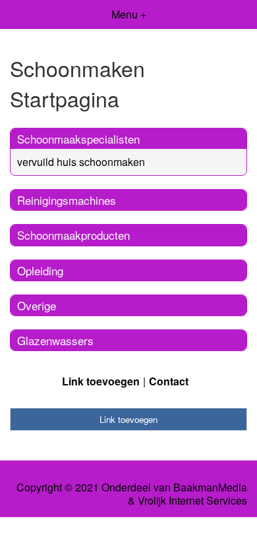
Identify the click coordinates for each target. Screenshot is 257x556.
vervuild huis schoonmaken (81, 161)
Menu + (128, 14)
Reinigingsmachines (66, 200)
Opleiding (40, 270)
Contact (168, 381)
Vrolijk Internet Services (192, 500)
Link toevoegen (101, 381)
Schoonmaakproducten (73, 235)
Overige (36, 305)
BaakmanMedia (210, 487)
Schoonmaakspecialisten (78, 138)
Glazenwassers (55, 340)
